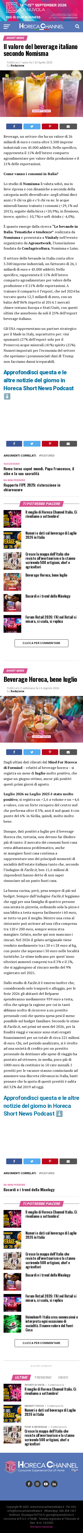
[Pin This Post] (50, 126)
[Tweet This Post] (32, 126)
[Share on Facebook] (14, 126)
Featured (47, 455)
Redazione (17, 65)
